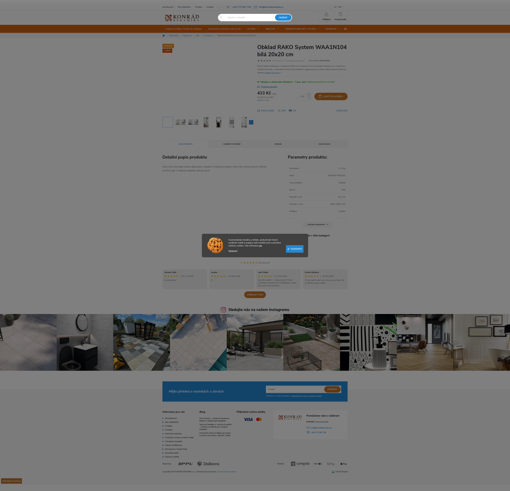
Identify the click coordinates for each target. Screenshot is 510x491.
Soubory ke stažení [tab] (231, 144)
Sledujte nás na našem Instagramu (258, 309)
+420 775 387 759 (318, 432)
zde (260, 245)
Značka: (342, 110)
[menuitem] (183, 29)
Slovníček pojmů (172, 453)
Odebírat (332, 389)
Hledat (283, 17)
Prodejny (198, 7)
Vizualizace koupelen (173, 441)
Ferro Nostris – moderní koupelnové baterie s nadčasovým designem (214, 419)
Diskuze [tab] (278, 144)
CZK (339, 7)
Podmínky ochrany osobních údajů (179, 437)
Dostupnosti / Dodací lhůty (176, 449)
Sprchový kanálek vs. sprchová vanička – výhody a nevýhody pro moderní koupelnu (215, 427)
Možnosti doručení (269, 87)
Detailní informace (272, 72)
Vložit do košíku (333, 96)
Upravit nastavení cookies (227, 472)
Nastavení (232, 251)
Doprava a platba (172, 457)
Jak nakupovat (167, 7)
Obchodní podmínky (173, 433)
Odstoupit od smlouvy (11, 481)
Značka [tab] (324, 144)
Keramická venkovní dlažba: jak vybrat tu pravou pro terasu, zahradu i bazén (215, 434)
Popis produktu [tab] (186, 144)
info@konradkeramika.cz (321, 428)
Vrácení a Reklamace (173, 445)
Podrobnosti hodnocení (294, 61)
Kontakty (210, 7)
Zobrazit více (255, 294)
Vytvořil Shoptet (341, 472)
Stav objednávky (184, 7)
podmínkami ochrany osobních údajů (306, 396)
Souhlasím (296, 248)
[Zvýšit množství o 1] (309, 94)
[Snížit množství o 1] (309, 98)
